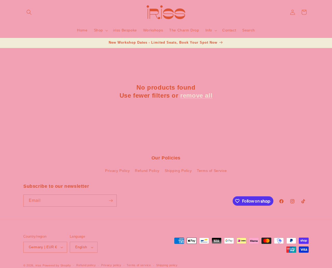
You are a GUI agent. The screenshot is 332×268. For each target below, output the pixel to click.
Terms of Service (212, 171)
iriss (39, 265)
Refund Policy (147, 171)
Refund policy (86, 265)
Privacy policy (111, 265)
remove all (196, 95)
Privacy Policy (117, 171)
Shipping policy (167, 265)
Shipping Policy (178, 171)
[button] (29, 12)
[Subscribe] (110, 201)
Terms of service (139, 265)
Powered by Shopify (57, 265)
